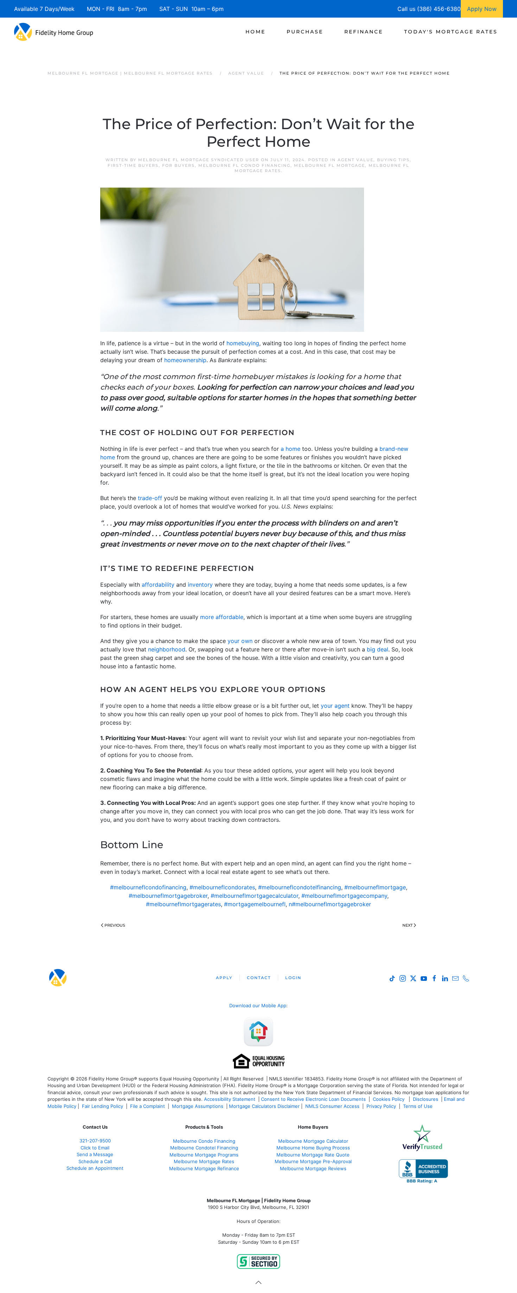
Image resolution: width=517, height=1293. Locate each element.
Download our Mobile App (257, 1005)
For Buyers (178, 165)
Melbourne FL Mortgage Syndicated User (198, 159)
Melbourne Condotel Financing (204, 1147)
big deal (377, 649)
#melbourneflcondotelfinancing (299, 887)
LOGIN (293, 977)
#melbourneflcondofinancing (148, 887)
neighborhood (166, 649)
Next (407, 925)
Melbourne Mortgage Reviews (313, 1168)
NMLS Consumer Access (332, 1106)
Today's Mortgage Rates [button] (451, 32)
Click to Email (95, 1147)
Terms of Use (418, 1106)
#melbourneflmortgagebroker (168, 895)
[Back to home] (53, 32)
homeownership (185, 360)
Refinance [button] (363, 32)
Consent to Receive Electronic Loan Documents (313, 1099)
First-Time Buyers (133, 165)
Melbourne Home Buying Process (313, 1147)
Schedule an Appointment (94, 1168)
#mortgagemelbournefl (255, 904)
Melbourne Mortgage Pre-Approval (313, 1161)
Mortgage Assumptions (197, 1106)
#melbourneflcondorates (222, 887)
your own (240, 640)
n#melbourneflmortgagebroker (330, 904)
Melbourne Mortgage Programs (204, 1155)
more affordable (221, 616)
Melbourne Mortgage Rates (204, 1161)
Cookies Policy (389, 1099)
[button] (258, 1282)
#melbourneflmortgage (375, 887)
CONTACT (259, 977)
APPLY (224, 977)
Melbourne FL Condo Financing (244, 165)
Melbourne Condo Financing (204, 1141)
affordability (158, 584)
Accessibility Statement (229, 1099)
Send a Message (95, 1154)
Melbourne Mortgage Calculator (313, 1141)
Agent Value (356, 159)
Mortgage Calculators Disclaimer (264, 1106)
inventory (200, 584)
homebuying (242, 343)
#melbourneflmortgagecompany (344, 895)
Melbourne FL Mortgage (329, 165)
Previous (114, 925)
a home (290, 448)
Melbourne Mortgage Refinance (204, 1168)
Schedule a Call (95, 1161)
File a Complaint (148, 1106)
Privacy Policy (381, 1106)
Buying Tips (393, 159)
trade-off (150, 498)
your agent (335, 705)
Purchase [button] (305, 32)
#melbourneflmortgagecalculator (254, 895)
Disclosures (425, 1099)
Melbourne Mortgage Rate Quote (313, 1155)
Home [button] (255, 32)
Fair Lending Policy (102, 1106)
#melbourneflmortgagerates (183, 904)
